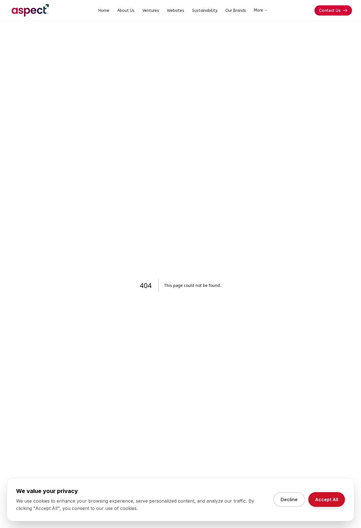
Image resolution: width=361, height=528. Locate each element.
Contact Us (330, 10)
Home (103, 10)
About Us (126, 10)
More (258, 10)
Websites (175, 10)
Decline (289, 499)
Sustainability (204, 10)
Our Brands (235, 10)
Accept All (326, 499)
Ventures (150, 10)
